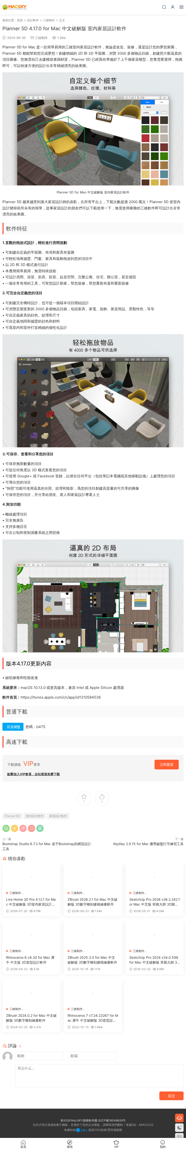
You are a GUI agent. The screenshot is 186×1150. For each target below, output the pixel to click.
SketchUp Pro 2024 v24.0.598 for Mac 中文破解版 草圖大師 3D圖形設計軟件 (154, 960)
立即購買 (166, 764)
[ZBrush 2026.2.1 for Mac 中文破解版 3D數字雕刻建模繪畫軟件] (93, 877)
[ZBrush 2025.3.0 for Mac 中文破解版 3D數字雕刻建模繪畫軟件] (93, 935)
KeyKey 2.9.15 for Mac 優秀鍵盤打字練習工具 (148, 844)
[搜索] (164, 7)
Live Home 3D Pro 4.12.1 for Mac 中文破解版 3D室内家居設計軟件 (31, 902)
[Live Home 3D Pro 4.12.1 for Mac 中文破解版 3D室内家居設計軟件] (31, 877)
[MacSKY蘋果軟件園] (14, 7)
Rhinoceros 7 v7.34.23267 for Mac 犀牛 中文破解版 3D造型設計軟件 (93, 1018)
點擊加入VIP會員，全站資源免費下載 (33, 774)
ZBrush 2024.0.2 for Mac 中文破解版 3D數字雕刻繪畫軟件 (31, 1017)
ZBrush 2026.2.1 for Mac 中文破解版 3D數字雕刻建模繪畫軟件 (92, 901)
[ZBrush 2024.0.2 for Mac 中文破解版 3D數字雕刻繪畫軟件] (31, 993)
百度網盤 (13, 727)
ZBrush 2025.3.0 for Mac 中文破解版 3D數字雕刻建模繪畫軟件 (92, 959)
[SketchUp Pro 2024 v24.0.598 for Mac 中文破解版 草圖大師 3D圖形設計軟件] (155, 935)
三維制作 (41, 38)
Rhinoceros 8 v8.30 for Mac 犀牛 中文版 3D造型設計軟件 (30, 959)
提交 (171, 1096)
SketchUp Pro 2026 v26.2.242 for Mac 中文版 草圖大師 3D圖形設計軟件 (154, 902)
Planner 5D (12, 816)
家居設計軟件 (58, 816)
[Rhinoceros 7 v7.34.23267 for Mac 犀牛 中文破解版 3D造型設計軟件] (93, 993)
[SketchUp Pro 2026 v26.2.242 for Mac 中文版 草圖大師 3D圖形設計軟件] (155, 877)
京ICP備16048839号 (112, 1120)
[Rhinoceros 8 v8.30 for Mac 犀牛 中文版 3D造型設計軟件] (31, 935)
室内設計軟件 (34, 816)
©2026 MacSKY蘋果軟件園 (79, 1120)
